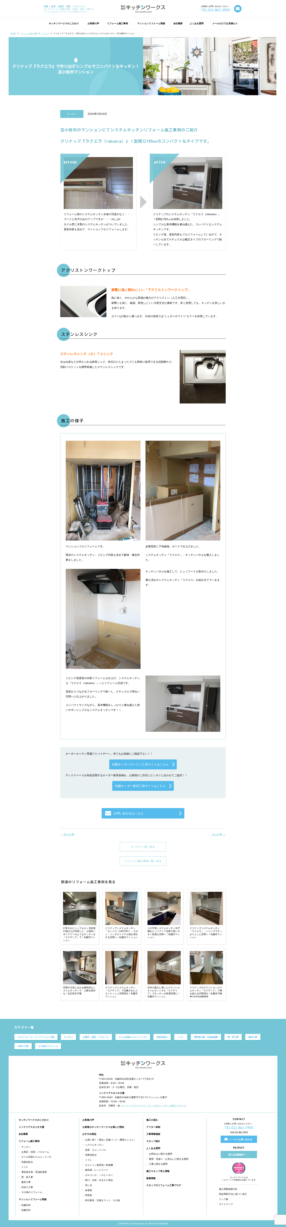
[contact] (237, 8)
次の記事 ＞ (219, 834)
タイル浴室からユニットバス (133, 1037)
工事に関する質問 (158, 1163)
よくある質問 (153, 1148)
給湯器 (88, 1190)
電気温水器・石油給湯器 (206, 1037)
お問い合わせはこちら (128, 813)
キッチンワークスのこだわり (34, 1119)
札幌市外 (26, 1210)
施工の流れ (152, 1119)
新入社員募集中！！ (238, 1154)
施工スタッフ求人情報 (157, 1171)
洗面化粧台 (162, 1037)
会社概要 (23, 1133)
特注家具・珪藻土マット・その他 (102, 1200)
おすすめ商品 (89, 1133)
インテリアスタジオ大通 (31, 1126)
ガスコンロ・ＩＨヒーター (99, 1175)
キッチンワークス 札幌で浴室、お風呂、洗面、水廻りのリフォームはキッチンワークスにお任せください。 (69, 9)
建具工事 (253, 1037)
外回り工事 (23, 1046)
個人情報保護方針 (228, 1189)
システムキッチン (94, 1144)
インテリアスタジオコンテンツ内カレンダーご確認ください (153, 1105)
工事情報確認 (153, 1133)
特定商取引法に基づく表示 (233, 1194)
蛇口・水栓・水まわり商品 (99, 1180)
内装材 (88, 1195)
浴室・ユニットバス (95, 1149)
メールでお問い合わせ (240, 1139)
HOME (13, 33)
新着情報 (151, 1178)
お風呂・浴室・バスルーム (96, 1037)
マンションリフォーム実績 (33, 1199)
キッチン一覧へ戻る (143, 846)
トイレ (181, 1037)
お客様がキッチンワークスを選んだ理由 (103, 1126)
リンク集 (223, 1199)
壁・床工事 (233, 1037)
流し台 (88, 1185)
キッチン (46, 33)
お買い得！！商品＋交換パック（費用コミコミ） (110, 1139)
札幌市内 (26, 1205)
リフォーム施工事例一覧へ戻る (143, 861)
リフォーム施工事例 (29, 33)
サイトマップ (226, 1204)
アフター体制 (153, 1126)
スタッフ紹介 (153, 1141)
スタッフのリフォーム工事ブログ (163, 1185)
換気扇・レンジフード (96, 1169)
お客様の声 (88, 1119)
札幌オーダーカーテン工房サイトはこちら (140, 764)
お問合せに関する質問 (160, 1153)
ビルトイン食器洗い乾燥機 (99, 1164)
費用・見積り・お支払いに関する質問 (168, 1159)
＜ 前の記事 (67, 834)
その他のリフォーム (48, 1046)
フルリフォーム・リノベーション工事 (36, 1037)
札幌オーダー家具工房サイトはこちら (140, 786)
